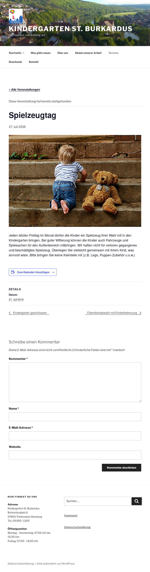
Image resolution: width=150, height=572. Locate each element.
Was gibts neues (40, 52)
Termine (113, 52)
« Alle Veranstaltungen (24, 89)
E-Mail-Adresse (21, 427)
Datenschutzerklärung (77, 527)
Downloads (15, 61)
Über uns (62, 52)
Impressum (71, 515)
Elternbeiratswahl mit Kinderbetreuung (112, 313)
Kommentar (18, 359)
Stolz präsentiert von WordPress (56, 563)
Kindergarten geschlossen (29, 313)
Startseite (15, 52)
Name (14, 408)
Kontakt (34, 61)
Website (15, 447)
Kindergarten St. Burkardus (71, 29)
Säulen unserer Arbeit (88, 52)
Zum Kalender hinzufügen (33, 272)
